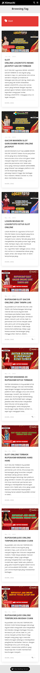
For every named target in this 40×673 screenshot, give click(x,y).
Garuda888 (8, 127)
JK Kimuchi (8, 2)
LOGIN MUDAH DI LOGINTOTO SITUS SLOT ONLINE (17, 224)
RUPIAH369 (8, 286)
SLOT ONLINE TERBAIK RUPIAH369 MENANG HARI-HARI (19, 457)
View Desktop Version (21, 669)
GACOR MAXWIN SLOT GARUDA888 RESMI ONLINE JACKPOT (19, 143)
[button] (37, 3)
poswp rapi (9, 103)
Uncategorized (9, 47)
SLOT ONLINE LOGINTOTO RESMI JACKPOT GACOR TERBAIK (19, 62)
